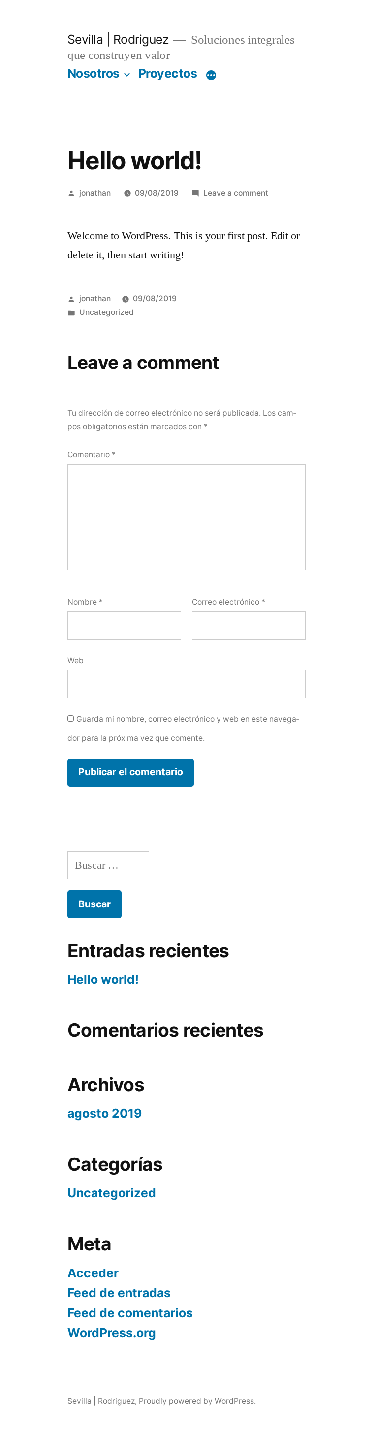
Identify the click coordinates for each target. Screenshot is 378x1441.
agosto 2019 (104, 1113)
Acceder (93, 1273)
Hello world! (103, 979)
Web (75, 660)
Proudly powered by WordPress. (197, 1401)
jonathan (95, 193)
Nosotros (93, 73)
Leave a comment (235, 193)
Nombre (85, 602)
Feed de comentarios (130, 1312)
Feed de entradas (119, 1292)
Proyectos (167, 73)
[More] (211, 75)
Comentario (91, 454)
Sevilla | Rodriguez (118, 39)
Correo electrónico (228, 602)
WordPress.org (111, 1333)
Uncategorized (106, 312)
